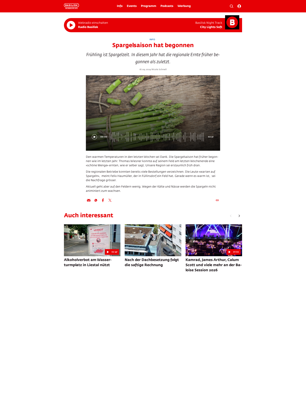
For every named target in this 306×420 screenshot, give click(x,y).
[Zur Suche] (231, 6)
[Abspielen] (71, 25)
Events (132, 6)
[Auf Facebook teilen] (103, 200)
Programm (148, 6)
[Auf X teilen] (110, 200)
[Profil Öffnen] (239, 6)
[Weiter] (239, 216)
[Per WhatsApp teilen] (96, 200)
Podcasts (166, 6)
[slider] (157, 137)
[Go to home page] (71, 6)
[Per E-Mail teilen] (89, 200)
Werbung (184, 6)
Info (120, 6)
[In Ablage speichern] (217, 200)
